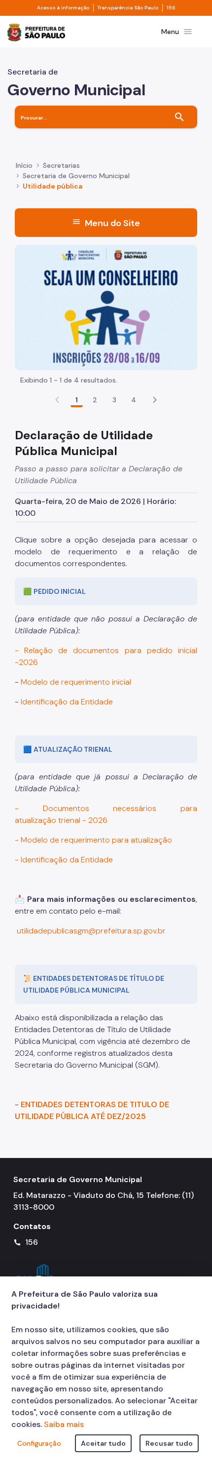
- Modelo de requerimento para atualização (93, 840)
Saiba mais (64, 1424)
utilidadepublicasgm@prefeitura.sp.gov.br (91, 930)
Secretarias (61, 165)
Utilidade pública (52, 186)
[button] (155, 400)
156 (171, 7)
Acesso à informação (63, 7)
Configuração (39, 1443)
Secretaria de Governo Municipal (76, 175)
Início (24, 165)
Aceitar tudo (103, 1443)
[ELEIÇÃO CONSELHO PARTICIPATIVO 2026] (106, 307)
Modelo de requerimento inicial (76, 682)
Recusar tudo (169, 1443)
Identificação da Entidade (67, 701)
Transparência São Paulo (128, 7)
